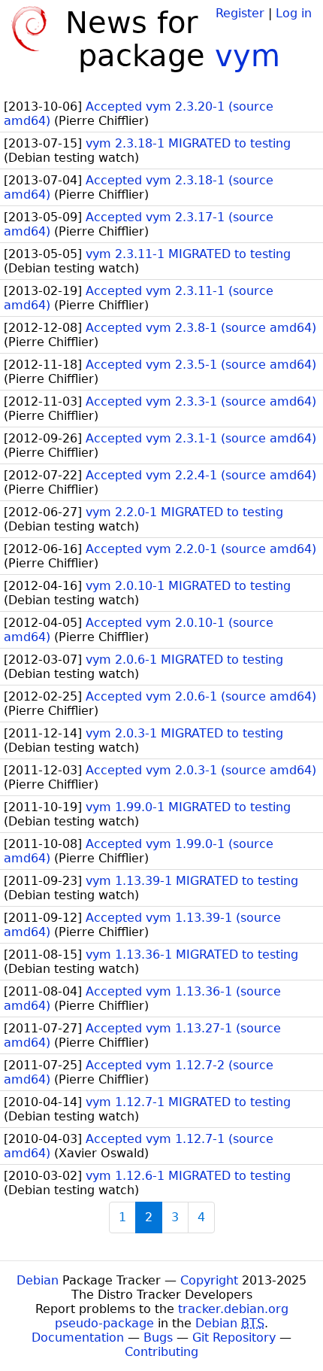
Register (240, 13)
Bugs (158, 1337)
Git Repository (234, 1337)
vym (247, 55)
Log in (294, 13)
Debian (38, 1280)
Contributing (161, 1352)
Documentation (78, 1337)
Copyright (209, 1280)
